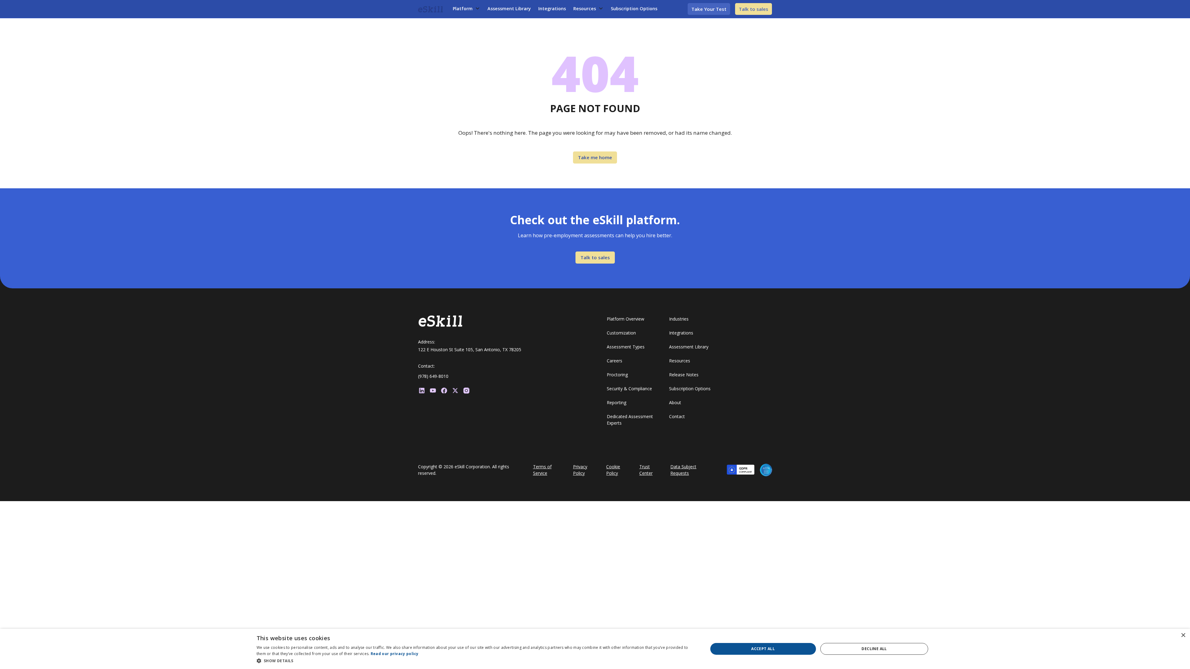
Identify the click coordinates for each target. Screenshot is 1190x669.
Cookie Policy (613, 470)
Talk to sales (753, 9)
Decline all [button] (874, 648)
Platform (463, 8)
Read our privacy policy (395, 653)
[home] (430, 9)
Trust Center (646, 470)
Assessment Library (509, 8)
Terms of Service (542, 470)
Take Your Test (708, 9)
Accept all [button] (763, 648)
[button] (466, 8)
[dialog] (595, 649)
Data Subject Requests (683, 470)
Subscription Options (634, 8)
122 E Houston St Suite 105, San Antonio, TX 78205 (469, 349)
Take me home (595, 157)
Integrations (552, 8)
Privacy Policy (580, 470)
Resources (584, 8)
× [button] (1183, 635)
